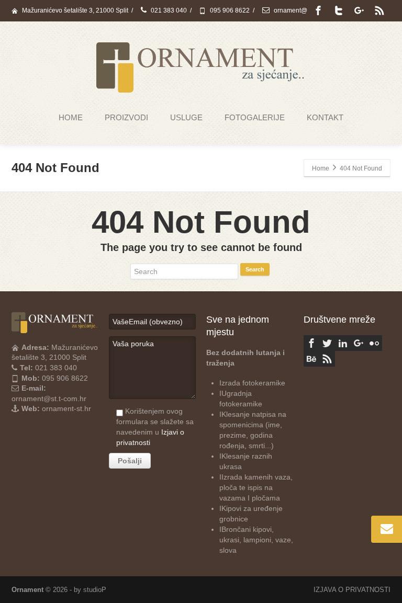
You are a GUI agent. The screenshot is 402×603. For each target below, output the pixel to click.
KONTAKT (325, 117)
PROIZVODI (126, 117)
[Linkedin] (343, 343)
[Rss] (379, 10)
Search (254, 269)
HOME (71, 117)
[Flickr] (374, 343)
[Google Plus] (359, 10)
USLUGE (186, 117)
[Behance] (311, 359)
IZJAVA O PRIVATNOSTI (352, 590)
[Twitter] (338, 10)
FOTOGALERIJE (255, 117)
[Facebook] (318, 10)
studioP (94, 590)
